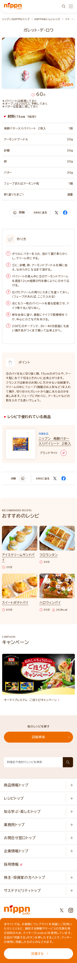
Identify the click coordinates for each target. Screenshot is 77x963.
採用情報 (12, 864)
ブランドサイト (49, 453)
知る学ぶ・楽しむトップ (22, 811)
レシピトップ (14, 798)
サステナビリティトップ (22, 890)
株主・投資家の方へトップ (24, 877)
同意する (37, 953)
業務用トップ (14, 824)
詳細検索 (38, 737)
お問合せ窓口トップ (20, 838)
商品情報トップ (16, 785)
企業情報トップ (16, 851)
